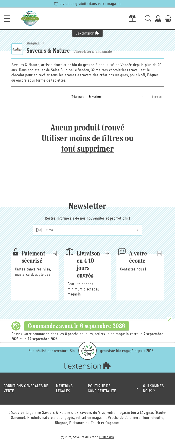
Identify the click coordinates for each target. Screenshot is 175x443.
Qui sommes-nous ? (154, 388)
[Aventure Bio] (87, 351)
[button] (7, 18)
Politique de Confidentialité (102, 388)
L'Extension (106, 437)
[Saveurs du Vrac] (30, 18)
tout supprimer (87, 149)
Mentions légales (64, 388)
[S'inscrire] (133, 230)
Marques (33, 43)
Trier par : (78, 97)
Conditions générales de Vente (26, 388)
